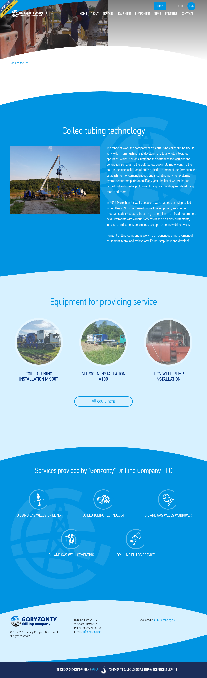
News (157, 13)
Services (108, 13)
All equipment (103, 401)
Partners (171, 13)
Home (83, 13)
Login (160, 6)
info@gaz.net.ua (92, 632)
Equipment (124, 13)
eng (191, 6)
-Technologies (164, 620)
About (94, 13)
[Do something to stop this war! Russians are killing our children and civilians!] (9, 9)
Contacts (187, 13)
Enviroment (142, 13)
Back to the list (19, 63)
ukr (180, 6)
